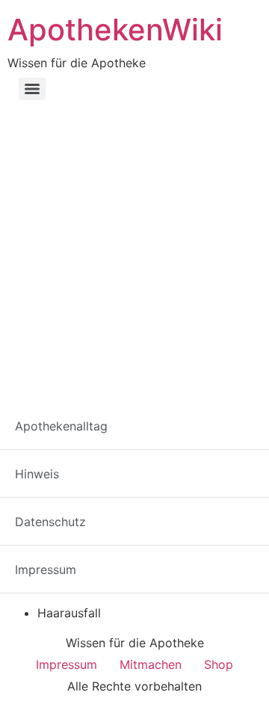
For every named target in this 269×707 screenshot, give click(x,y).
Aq (84, 528)
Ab (41, 501)
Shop (218, 664)
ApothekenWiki (115, 29)
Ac (69, 501)
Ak (146, 501)
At (160, 528)
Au (185, 528)
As (135, 528)
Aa (15, 501)
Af (121, 501)
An (227, 501)
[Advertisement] (134, 248)
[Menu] (32, 89)
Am (198, 501)
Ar (109, 528)
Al (171, 501)
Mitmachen (151, 664)
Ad (95, 501)
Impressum (66, 664)
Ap (253, 501)
